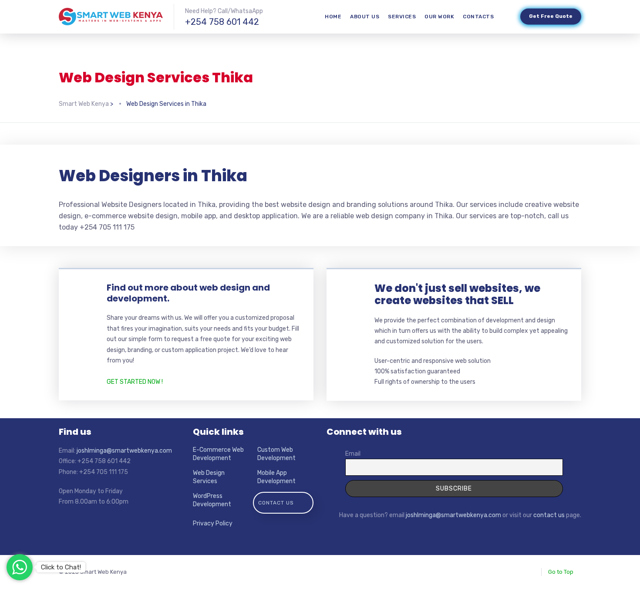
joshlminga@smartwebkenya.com (124, 450)
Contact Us (276, 503)
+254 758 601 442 (222, 22)
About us (364, 17)
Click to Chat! (61, 567)
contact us (549, 515)
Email (352, 453)
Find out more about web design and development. (188, 293)
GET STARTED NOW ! (135, 382)
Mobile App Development (276, 477)
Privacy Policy (212, 523)
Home (333, 17)
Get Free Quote (551, 17)
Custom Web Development (276, 454)
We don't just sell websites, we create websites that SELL (457, 294)
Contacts (478, 17)
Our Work (439, 17)
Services (402, 17)
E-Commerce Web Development (218, 454)
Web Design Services (209, 477)
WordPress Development (212, 500)
